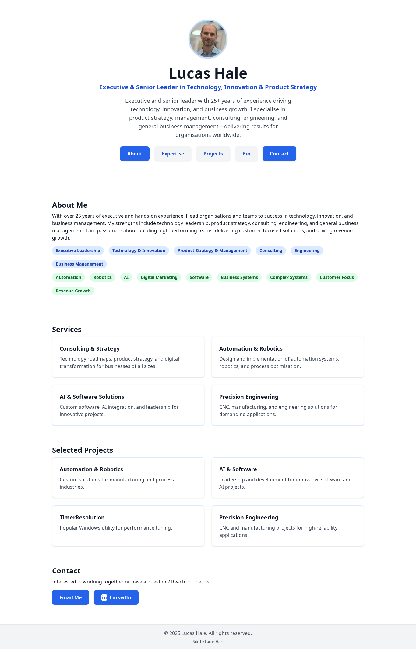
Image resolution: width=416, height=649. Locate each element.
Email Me (70, 597)
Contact (279, 153)
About (134, 153)
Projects (213, 153)
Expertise (173, 153)
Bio (246, 153)
